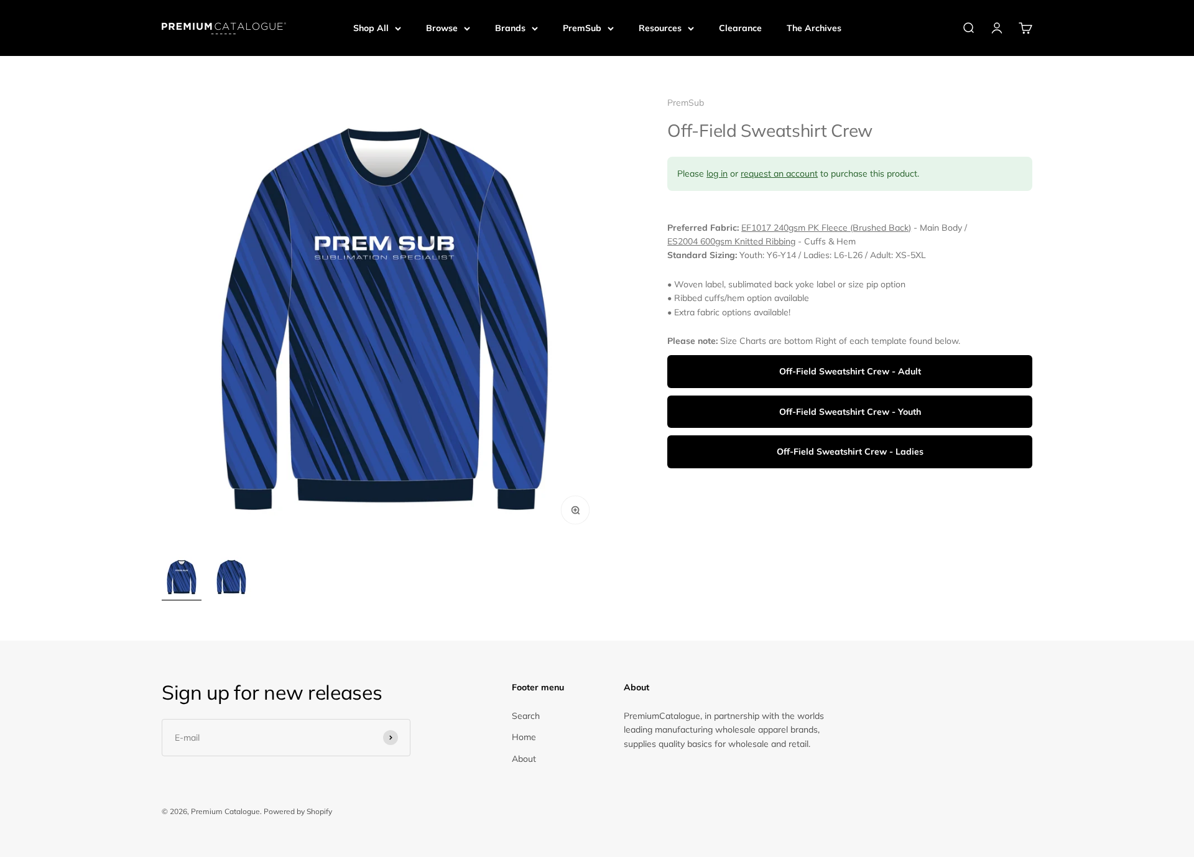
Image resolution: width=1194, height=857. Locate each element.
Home (524, 737)
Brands (510, 28)
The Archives (814, 28)
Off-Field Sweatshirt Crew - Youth (850, 412)
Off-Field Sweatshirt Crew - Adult (850, 372)
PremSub (582, 28)
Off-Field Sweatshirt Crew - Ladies (850, 452)
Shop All (371, 28)
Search (526, 715)
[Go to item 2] (231, 579)
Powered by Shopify (298, 811)
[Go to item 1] (181, 579)
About (524, 758)
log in (717, 174)
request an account (779, 174)
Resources (660, 28)
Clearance (740, 28)
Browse (442, 28)
